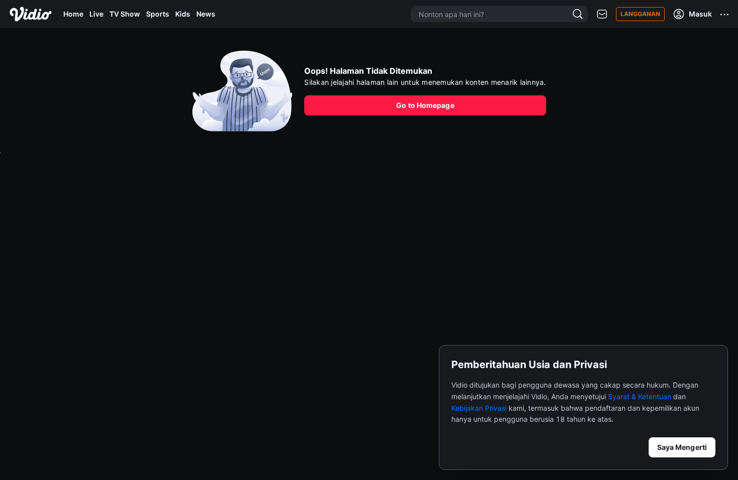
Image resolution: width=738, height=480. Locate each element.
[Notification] (602, 14)
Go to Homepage (425, 105)
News (205, 14)
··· (725, 14)
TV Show (124, 14)
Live (96, 14)
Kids (182, 14)
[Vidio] (30, 14)
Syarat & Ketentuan (639, 396)
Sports (157, 14)
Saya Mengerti (682, 447)
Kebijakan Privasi (479, 408)
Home (73, 14)
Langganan (640, 14)
